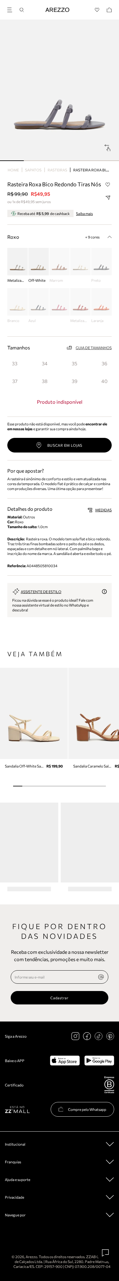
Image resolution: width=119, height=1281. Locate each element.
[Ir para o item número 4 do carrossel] (107, 160)
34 (45, 363)
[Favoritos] (97, 10)
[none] (101, 977)
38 (45, 381)
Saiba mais (84, 213)
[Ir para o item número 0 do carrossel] (12, 160)
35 (74, 363)
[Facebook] (87, 1036)
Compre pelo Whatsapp (87, 1109)
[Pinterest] (110, 1036)
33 (14, 363)
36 (104, 363)
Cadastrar (59, 998)
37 (14, 381)
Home (13, 170)
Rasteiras (57, 170)
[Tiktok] (99, 1036)
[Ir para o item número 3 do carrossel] (83, 160)
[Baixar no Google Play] (99, 1060)
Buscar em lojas (65, 445)
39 (75, 381)
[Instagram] (75, 1036)
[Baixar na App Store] (65, 1060)
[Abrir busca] (22, 9)
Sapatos (33, 170)
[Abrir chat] (105, 1252)
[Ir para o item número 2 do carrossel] (59, 160)
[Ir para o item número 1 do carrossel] (36, 160)
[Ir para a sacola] (109, 10)
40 (104, 381)
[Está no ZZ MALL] (17, 1109)
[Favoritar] (108, 184)
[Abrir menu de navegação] (12, 9)
